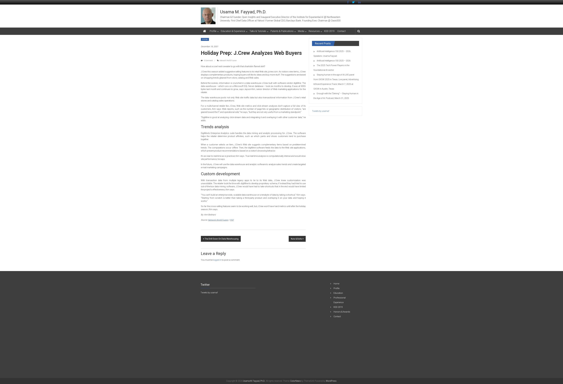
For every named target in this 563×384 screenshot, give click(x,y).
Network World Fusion (228, 60)
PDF (232, 220)
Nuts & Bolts (296, 239)
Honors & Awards (342, 312)
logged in (217, 260)
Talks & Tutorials (258, 31)
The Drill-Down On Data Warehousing (222, 239)
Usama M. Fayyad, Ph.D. (243, 11)
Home (336, 283)
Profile (213, 31)
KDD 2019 (329, 31)
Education (338, 293)
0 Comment (208, 60)
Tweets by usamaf (320, 111)
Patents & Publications (282, 31)
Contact (341, 31)
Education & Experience (233, 31)
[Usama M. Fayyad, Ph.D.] (204, 31)
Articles (205, 39)
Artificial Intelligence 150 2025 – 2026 (334, 60)
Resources (314, 31)
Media (301, 31)
